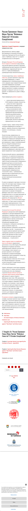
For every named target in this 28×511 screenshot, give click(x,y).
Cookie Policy (13, 509)
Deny (14, 502)
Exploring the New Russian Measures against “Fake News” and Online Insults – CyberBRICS (14, 350)
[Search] (21, 370)
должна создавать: (17, 97)
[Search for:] (12, 370)
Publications (7, 313)
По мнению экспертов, (8, 297)
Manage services (14, 494)
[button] (26, 484)
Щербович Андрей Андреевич (10, 46)
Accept (14, 498)
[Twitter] (16, 367)
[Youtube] (19, 367)
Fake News (6, 315)
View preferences (14, 506)
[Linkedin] (9, 367)
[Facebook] (12, 367)
